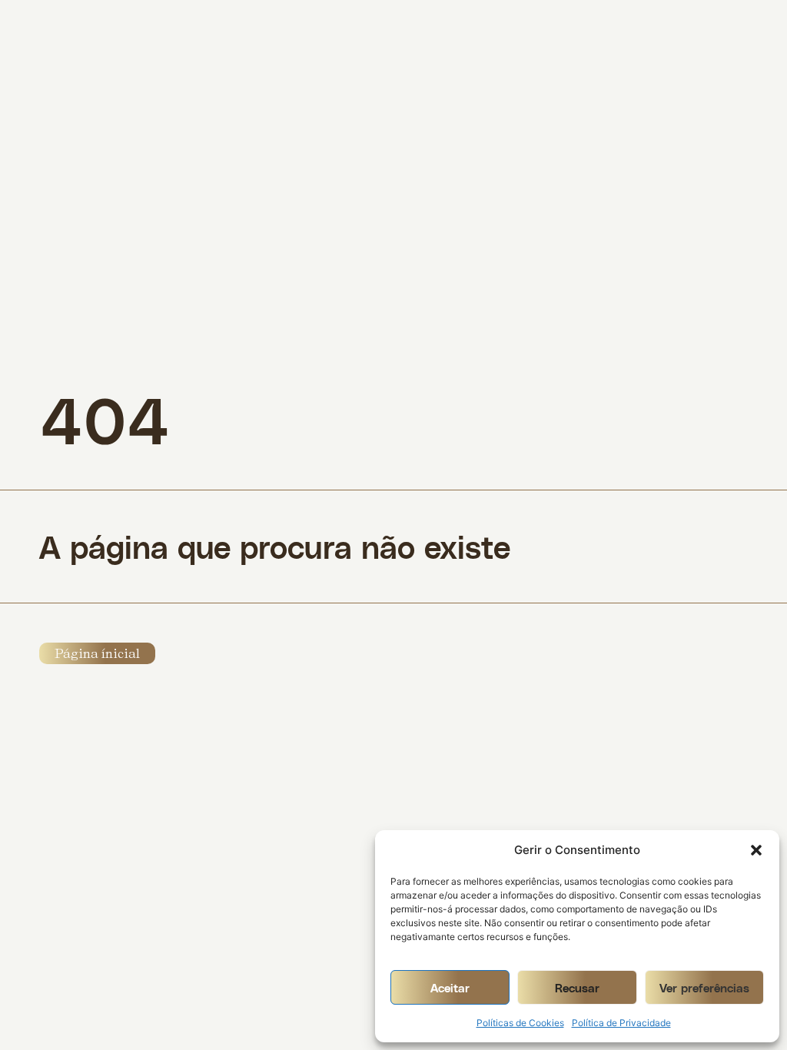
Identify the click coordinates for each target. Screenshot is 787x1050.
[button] (756, 850)
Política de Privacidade (621, 1022)
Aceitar (450, 988)
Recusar (577, 988)
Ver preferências (704, 988)
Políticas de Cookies (520, 1022)
